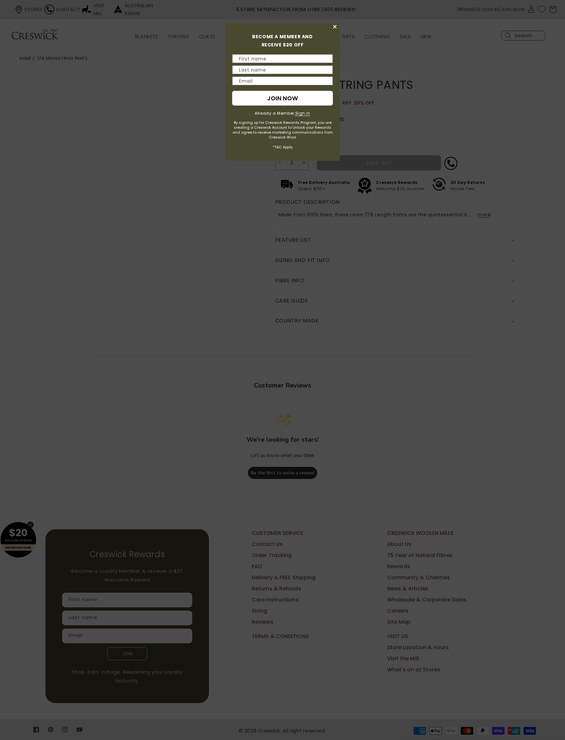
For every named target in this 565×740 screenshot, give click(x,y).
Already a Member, (282, 113)
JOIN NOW (282, 98)
